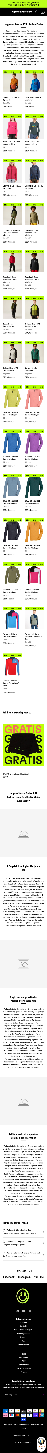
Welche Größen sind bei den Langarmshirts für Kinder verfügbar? (19, 1231)
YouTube (39, 1277)
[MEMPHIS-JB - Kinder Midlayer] (34, 171)
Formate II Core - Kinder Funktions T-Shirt (23, 1051)
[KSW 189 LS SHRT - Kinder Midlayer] (34, 397)
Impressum (23, 1357)
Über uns (23, 1337)
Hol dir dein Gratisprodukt (17, 712)
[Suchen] (37, 12)
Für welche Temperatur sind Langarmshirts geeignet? (17, 1243)
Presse (23, 1372)
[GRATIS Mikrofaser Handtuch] (23, 744)
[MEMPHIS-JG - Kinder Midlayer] (12, 171)
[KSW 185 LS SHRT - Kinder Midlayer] (12, 397)
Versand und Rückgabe (24, 1330)
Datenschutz (23, 1365)
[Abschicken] (43, 1395)
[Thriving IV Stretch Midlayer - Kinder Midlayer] (12, 215)
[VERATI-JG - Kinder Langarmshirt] (12, 126)
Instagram (24, 1277)
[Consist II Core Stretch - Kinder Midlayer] (34, 215)
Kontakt (23, 1326)
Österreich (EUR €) (20, 1435)
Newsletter (23, 1345)
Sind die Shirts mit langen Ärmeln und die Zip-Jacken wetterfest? (21, 1254)
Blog (23, 1341)
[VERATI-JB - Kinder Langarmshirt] (34, 126)
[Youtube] (23, 1310)
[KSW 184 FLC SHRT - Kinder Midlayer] (12, 574)
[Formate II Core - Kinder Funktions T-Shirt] (34, 619)
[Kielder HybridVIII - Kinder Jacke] (34, 308)
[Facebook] (17, 1310)
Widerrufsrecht (23, 1368)
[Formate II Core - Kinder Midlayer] (34, 574)
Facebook (8, 1277)
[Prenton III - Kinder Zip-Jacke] (12, 82)
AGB (23, 1361)
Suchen (23, 1322)
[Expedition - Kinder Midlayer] (34, 82)
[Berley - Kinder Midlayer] (34, 353)
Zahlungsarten (23, 1334)
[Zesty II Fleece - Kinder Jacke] (12, 308)
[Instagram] (29, 1310)
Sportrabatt (26, 1442)
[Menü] (4, 12)
